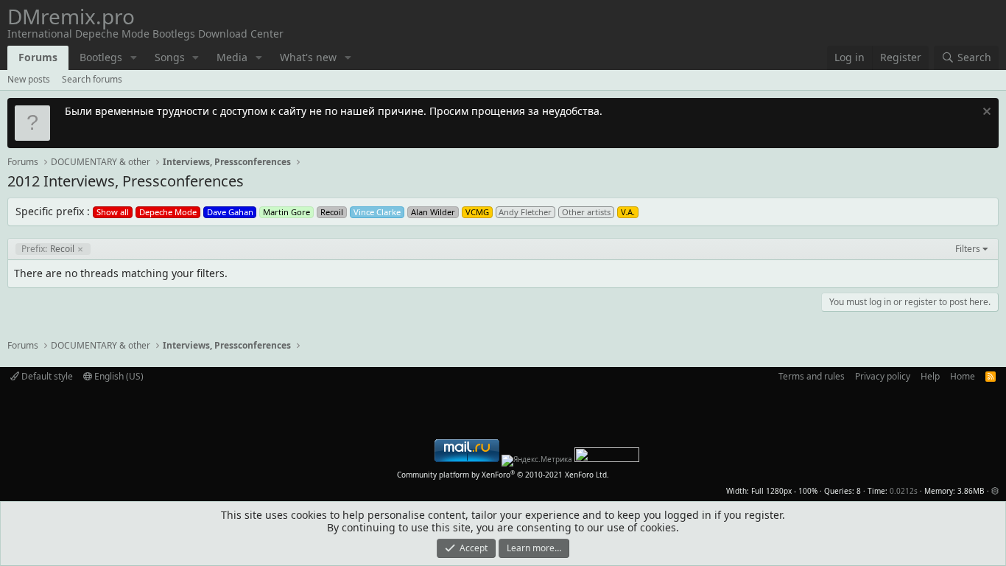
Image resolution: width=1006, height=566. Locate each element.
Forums (37, 57)
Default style (46, 376)
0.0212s (904, 491)
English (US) (118, 376)
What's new (308, 57)
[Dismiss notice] (985, 113)
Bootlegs (101, 57)
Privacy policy (882, 376)
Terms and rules (811, 376)
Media (232, 57)
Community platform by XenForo (503, 474)
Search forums (92, 79)
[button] (134, 58)
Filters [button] (967, 249)
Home (962, 376)
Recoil (47, 249)
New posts (28, 79)
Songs (170, 57)
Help (930, 376)
